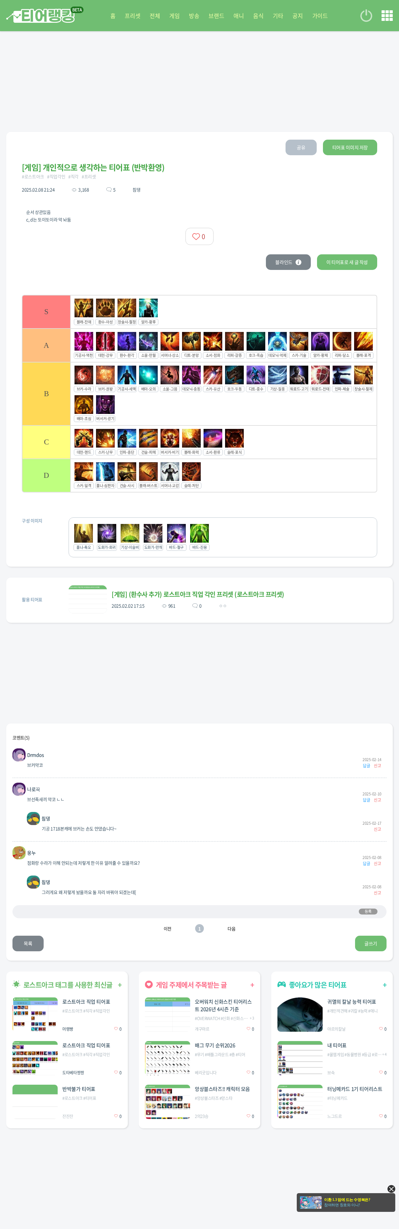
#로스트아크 (33, 176)
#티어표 (89, 1098)
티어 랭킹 (40, 16)
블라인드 (283, 262)
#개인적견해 (337, 1011)
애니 (238, 16)
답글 (366, 765)
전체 (155, 16)
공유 (301, 147)
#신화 (225, 1018)
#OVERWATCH (207, 1018)
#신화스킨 (239, 1018)
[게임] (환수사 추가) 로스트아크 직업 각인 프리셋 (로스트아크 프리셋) (198, 594)
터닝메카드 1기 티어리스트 (354, 1088)
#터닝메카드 (337, 1098)
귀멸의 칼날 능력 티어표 (351, 1001)
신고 (377, 765)
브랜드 (216, 16)
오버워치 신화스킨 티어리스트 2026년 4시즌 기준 (223, 1005)
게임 (174, 16)
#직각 (73, 176)
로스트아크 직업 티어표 (86, 1001)
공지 (297, 16)
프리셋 (132, 16)
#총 (232, 1054)
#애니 (372, 1011)
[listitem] (199, 311)
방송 (194, 16)
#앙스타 (226, 1098)
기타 (278, 16)
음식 (258, 16)
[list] (199, 393)
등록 (368, 911)
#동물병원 (352, 1054)
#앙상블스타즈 (207, 1098)
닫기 (391, 1189)
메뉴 (387, 15)
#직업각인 (56, 176)
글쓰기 (370, 943)
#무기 (199, 1054)
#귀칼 (353, 1011)
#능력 (363, 1011)
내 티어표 (337, 1045)
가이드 (320, 16)
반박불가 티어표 (78, 1088)
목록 (28, 943)
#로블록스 (380, 1054)
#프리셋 (89, 176)
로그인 (366, 15)
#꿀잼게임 (335, 1054)
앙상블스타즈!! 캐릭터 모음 (222, 1088)
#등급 (366, 1054)
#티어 (240, 1054)
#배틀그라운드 (217, 1054)
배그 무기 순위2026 (215, 1045)
